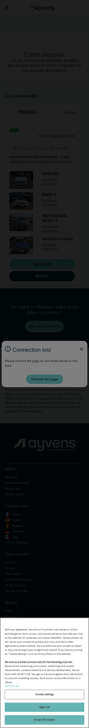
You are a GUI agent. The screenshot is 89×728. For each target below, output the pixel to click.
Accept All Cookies (44, 719)
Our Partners (12, 686)
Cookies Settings (44, 694)
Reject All (44, 707)
